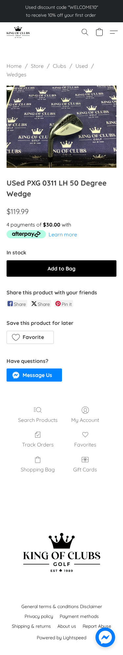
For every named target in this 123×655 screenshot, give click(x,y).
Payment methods (79, 616)
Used (81, 66)
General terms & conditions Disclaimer (61, 606)
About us (66, 626)
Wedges (17, 74)
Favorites (85, 444)
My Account (85, 420)
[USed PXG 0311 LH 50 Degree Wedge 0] (61, 127)
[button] (18, 32)
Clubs (59, 66)
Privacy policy (39, 616)
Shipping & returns (31, 626)
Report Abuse (97, 626)
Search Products (38, 420)
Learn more (63, 234)
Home (14, 66)
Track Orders (38, 444)
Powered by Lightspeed (61, 638)
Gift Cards (85, 469)
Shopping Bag (38, 469)
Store (37, 66)
